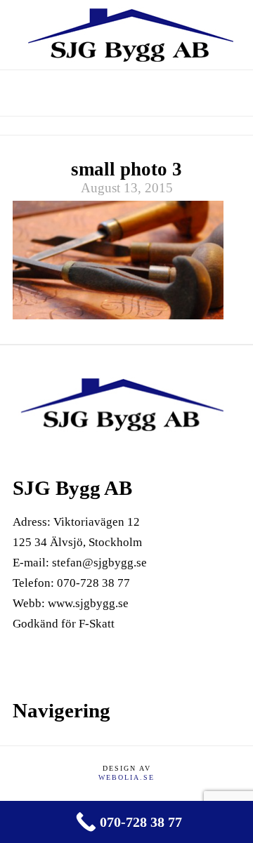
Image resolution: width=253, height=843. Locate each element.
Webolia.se (126, 777)
